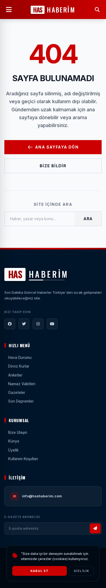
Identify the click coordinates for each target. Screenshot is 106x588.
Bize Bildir (53, 165)
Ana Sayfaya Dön (57, 147)
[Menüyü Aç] (8, 9)
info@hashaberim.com (42, 496)
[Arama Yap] (97, 9)
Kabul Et (39, 571)
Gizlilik (81, 571)
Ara (88, 218)
